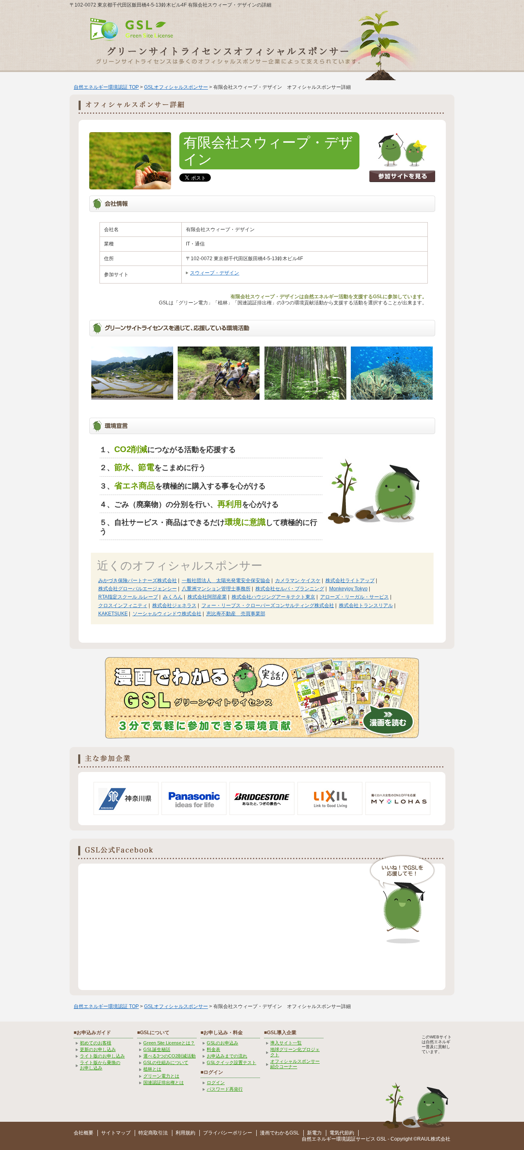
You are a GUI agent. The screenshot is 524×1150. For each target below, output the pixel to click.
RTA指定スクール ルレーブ (128, 597)
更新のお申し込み (98, 1049)
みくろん (173, 597)
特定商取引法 (153, 1133)
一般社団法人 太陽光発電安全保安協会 (226, 580)
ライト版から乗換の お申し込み (100, 1065)
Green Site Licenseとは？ (169, 1042)
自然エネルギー (319, 1139)
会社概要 (83, 1133)
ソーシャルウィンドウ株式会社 (167, 614)
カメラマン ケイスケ (298, 580)
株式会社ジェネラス (174, 605)
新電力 (314, 1133)
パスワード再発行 (225, 1089)
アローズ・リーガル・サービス (354, 597)
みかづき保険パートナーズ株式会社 (137, 580)
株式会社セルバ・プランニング (289, 589)
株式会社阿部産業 (207, 597)
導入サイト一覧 (286, 1042)
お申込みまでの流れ (227, 1055)
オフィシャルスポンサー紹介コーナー (295, 1064)
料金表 (213, 1049)
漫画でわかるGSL (279, 1133)
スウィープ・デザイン (214, 273)
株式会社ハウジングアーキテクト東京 (273, 597)
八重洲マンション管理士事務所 (216, 589)
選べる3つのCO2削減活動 (169, 1055)
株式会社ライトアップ (350, 580)
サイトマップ (116, 1133)
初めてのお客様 (95, 1042)
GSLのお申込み (222, 1042)
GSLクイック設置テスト (231, 1062)
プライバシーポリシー (227, 1133)
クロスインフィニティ (122, 605)
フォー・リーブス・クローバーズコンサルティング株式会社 (267, 605)
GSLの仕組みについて (165, 1062)
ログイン (216, 1082)
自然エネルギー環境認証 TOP (106, 87)
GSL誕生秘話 (156, 1049)
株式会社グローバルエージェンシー (137, 589)
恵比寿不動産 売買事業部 (235, 614)
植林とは (152, 1069)
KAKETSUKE (113, 614)
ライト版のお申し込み (102, 1055)
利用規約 (185, 1133)
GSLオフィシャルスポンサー (176, 87)
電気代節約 (342, 1133)
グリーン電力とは (161, 1075)
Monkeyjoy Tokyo (348, 589)
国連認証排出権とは (163, 1082)
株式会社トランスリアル (366, 605)
